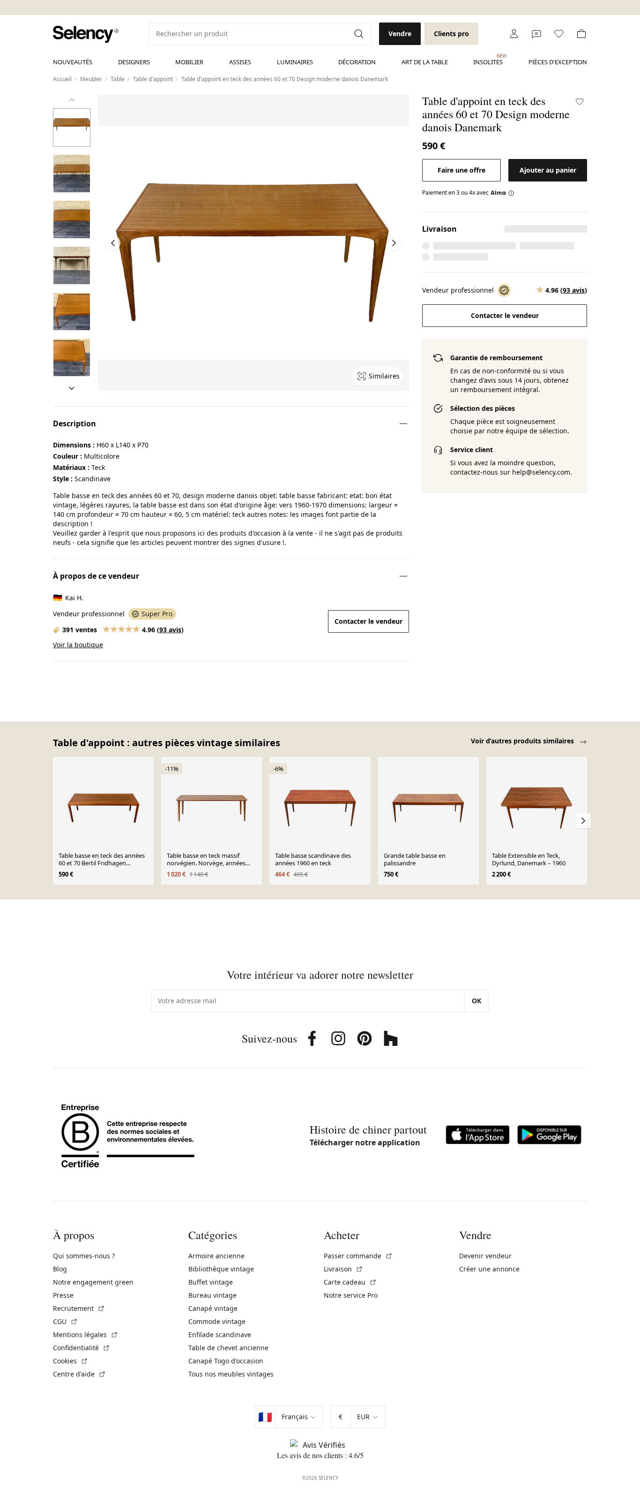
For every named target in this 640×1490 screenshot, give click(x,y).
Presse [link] (63, 1295)
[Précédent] (71, 100)
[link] (86, 34)
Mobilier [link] (189, 62)
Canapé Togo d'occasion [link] (225, 1360)
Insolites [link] (488, 59)
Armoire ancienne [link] (216, 1255)
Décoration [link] (357, 62)
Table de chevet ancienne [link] (228, 1347)
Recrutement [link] (79, 1308)
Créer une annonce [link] (489, 1268)
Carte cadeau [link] (350, 1282)
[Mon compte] (514, 33)
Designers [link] (134, 62)
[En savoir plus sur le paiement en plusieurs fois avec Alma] (502, 193)
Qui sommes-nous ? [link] (84, 1255)
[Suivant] (71, 388)
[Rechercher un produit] (360, 33)
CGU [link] (65, 1321)
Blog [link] (60, 1268)
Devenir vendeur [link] (485, 1255)
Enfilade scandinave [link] (219, 1334)
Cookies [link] (70, 1360)
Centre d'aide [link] (79, 1373)
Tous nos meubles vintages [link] (231, 1373)
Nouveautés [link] (72, 62)
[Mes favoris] (559, 33)
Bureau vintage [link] (212, 1295)
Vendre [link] (399, 33)
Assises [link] (240, 62)
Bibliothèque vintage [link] (221, 1268)
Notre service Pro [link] (351, 1295)
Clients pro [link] (451, 33)
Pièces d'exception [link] (557, 62)
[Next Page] (394, 242)
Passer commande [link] (358, 1255)
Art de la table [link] (425, 62)
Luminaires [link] (295, 62)
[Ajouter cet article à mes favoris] (579, 101)
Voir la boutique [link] (78, 644)
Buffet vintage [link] (210, 1282)
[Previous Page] (112, 242)
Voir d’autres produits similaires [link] (523, 740)
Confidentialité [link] (81, 1347)
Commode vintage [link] (217, 1321)
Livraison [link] (343, 1268)
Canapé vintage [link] (213, 1308)
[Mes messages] (536, 33)
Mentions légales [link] (85, 1334)
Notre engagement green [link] (93, 1282)
